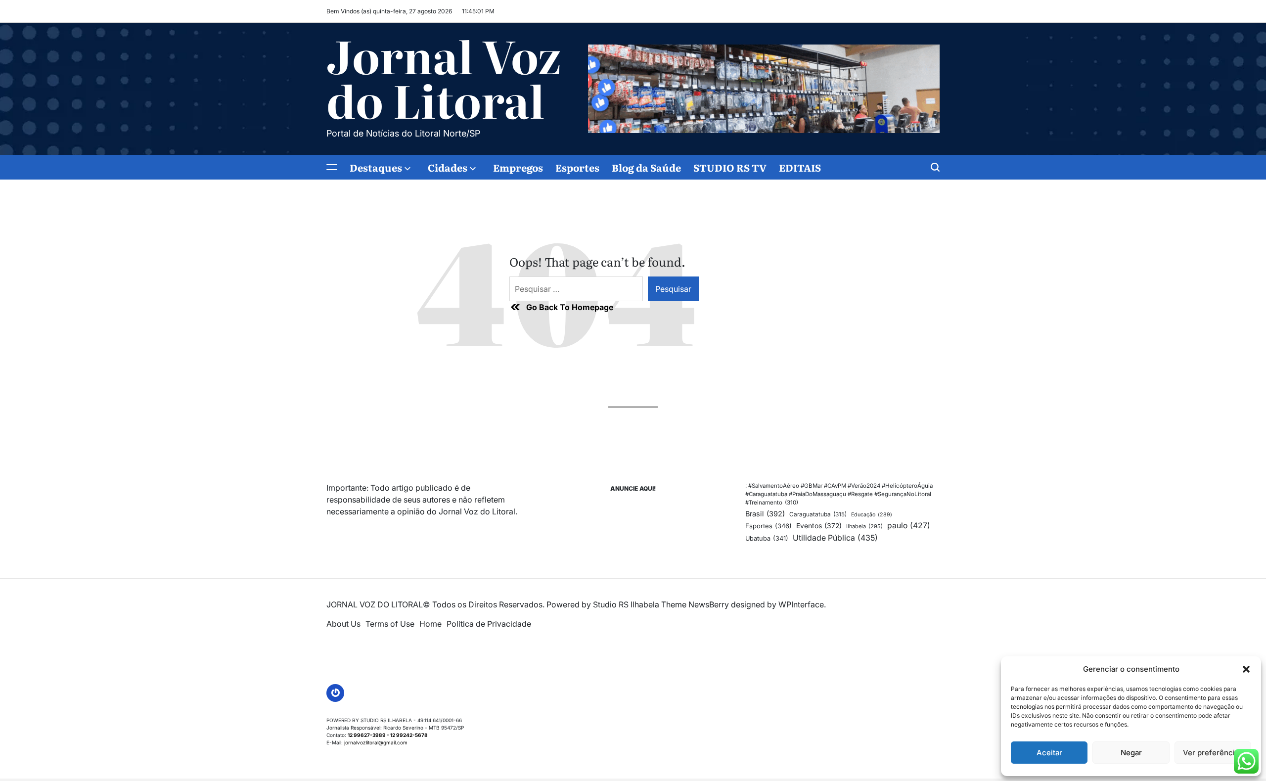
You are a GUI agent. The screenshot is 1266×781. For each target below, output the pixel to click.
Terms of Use (389, 624)
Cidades (447, 167)
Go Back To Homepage (569, 307)
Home (430, 624)
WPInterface (801, 604)
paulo (908, 525)
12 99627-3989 (367, 735)
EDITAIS (800, 167)
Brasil (765, 513)
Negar (1131, 752)
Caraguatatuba (818, 514)
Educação (871, 514)
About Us (343, 624)
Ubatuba (766, 538)
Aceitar (1049, 752)
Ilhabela (864, 526)
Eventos (819, 526)
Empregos (518, 167)
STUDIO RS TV (730, 167)
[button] (1246, 669)
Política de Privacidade (489, 624)
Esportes (577, 167)
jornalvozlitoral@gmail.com (375, 742)
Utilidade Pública (835, 538)
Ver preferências (1213, 752)
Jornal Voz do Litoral (443, 77)
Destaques (376, 167)
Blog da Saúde (646, 167)
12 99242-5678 (409, 735)
